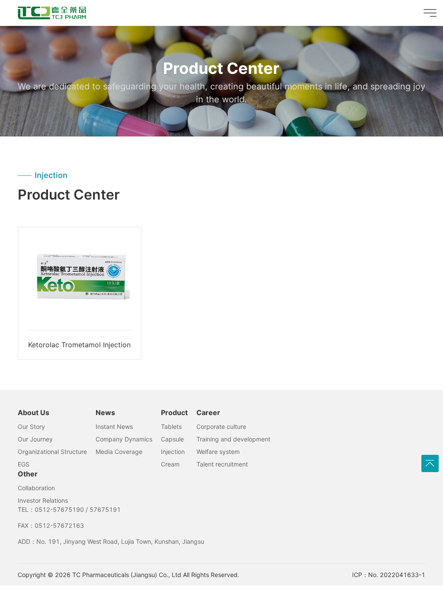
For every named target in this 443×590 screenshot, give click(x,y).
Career (208, 412)
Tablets (171, 426)
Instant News (114, 426)
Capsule (172, 439)
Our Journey (35, 439)
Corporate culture (221, 426)
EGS (23, 464)
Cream (170, 464)
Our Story (31, 426)
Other (28, 473)
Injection (173, 451)
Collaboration (36, 488)
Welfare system (218, 451)
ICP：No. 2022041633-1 (388, 574)
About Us (33, 412)
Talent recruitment (222, 464)
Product (174, 412)
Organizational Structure (52, 451)
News (105, 412)
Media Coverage (119, 451)
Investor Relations (43, 500)
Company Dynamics (124, 439)
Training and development (233, 439)
